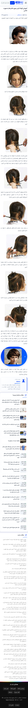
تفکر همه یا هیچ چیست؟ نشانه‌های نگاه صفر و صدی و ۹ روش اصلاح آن (14, 554)
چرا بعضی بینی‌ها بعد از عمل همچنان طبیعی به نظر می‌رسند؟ (15, 613)
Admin (18, 382)
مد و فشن (19, 15)
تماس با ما (11, 705)
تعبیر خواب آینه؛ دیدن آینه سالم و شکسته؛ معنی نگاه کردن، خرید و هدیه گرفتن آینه (15, 654)
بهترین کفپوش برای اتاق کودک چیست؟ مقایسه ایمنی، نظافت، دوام (14, 540)
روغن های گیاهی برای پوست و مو (19, 568)
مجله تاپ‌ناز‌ (19, 2)
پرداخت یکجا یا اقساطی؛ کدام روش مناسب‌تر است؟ (15, 617)
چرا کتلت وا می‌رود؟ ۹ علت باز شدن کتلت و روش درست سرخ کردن (14, 588)
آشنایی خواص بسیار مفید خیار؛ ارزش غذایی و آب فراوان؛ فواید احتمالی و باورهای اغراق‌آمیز (14, 625)
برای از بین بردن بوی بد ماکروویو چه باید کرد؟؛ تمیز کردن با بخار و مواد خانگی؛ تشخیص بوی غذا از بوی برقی (15, 578)
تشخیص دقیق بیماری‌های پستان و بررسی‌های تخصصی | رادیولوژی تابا (14, 640)
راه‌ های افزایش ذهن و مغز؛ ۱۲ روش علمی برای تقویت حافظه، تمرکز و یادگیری (15, 550)
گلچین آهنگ (13, 688)
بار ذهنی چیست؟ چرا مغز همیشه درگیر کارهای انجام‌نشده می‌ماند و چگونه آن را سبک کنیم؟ (16, 559)
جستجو (12, 3)
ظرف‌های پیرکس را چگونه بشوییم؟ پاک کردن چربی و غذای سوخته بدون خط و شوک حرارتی (15, 593)
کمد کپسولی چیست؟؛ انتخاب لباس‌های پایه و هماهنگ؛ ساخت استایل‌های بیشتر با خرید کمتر (14, 635)
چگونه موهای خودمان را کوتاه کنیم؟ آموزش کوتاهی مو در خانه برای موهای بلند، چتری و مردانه (14, 572)
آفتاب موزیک (16, 692)
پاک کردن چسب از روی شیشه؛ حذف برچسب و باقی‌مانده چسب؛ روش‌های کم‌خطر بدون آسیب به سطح (14, 608)
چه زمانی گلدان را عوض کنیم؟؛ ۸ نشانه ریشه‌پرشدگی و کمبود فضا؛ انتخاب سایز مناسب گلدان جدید (14, 603)
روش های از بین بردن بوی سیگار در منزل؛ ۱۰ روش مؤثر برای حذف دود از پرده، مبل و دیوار (14, 598)
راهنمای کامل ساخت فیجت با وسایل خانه (17, 664)
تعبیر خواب (6, 688)
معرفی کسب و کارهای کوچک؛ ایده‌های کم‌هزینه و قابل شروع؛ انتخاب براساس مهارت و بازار (14, 645)
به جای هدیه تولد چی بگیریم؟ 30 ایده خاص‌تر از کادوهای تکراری (15, 564)
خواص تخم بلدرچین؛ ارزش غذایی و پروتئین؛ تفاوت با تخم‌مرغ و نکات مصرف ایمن (15, 621)
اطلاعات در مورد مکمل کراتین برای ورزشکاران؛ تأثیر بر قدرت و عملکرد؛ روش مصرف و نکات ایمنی (15, 667)
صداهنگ (10, 692)
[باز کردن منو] (25, 3)
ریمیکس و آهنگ (21, 688)
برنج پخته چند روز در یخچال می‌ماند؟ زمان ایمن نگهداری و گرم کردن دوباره (15, 583)
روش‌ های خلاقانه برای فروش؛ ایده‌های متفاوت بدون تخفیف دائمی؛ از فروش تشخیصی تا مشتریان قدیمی (15, 650)
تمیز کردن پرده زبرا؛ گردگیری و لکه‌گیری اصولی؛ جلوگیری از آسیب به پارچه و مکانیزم (14, 630)
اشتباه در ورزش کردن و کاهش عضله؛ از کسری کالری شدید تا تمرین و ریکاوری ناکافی (15, 672)
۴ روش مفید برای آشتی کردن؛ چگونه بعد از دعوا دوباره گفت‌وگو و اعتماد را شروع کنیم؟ (14, 545)
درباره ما (17, 705)
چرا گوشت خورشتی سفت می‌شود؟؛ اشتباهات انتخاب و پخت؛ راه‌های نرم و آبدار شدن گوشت (14, 659)
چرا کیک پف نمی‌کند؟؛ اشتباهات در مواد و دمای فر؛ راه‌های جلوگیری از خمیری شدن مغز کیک (15, 677)
